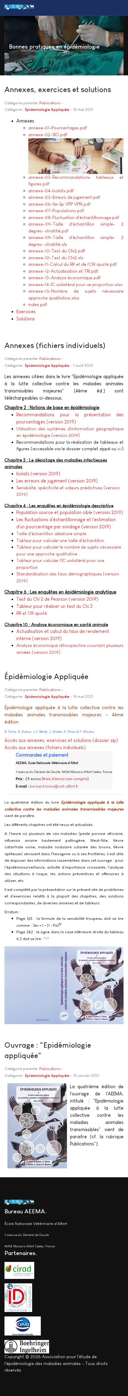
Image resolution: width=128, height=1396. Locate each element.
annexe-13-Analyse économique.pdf (64, 277)
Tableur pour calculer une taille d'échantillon (60, 540)
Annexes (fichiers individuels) (54, 345)
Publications (49, 103)
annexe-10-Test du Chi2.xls (55, 257)
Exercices (26, 311)
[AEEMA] (19, 7)
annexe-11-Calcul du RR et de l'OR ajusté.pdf (72, 264)
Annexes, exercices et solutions (57, 89)
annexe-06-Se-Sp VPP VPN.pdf (59, 203)
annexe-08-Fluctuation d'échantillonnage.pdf (73, 217)
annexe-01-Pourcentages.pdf (57, 127)
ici (120, 448)
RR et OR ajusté (31, 613)
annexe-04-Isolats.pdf (51, 190)
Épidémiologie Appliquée (46, 676)
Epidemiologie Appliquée (47, 109)
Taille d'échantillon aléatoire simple (51, 533)
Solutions (25, 318)
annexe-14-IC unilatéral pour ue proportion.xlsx (75, 284)
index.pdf (37, 304)
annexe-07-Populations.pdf (56, 210)
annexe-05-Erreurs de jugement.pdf (64, 197)
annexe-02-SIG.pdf (47, 134)
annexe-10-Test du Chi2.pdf (56, 250)
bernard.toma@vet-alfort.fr (54, 786)
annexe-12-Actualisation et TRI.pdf (63, 271)
